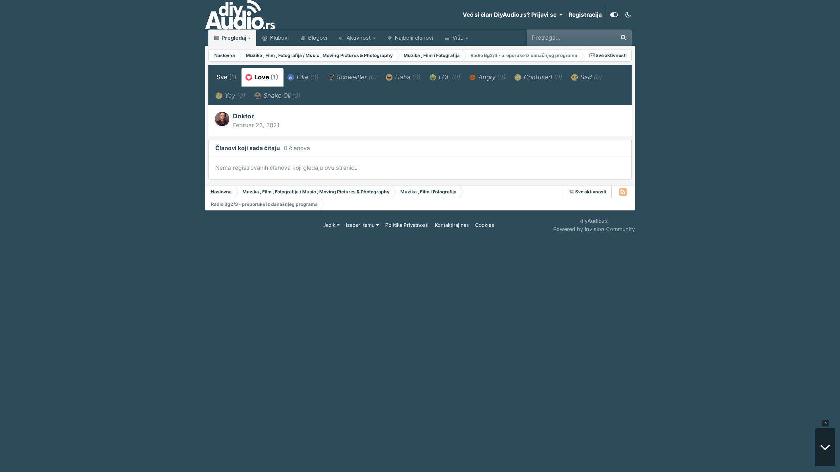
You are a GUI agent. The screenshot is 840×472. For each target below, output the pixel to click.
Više (458, 37)
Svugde (596, 37)
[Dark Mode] (628, 15)
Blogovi (316, 37)
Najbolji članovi (413, 37)
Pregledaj (233, 37)
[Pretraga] (623, 38)
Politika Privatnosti (407, 225)
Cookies (484, 225)
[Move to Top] (825, 423)
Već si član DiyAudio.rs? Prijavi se (511, 14)
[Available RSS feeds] (623, 192)
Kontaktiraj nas (452, 225)
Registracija (585, 14)
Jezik (330, 225)
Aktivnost (358, 37)
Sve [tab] (227, 77)
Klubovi (278, 37)
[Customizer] (614, 15)
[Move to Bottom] (825, 447)
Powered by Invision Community (594, 229)
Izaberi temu (361, 225)
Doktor (243, 116)
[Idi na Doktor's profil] (222, 119)
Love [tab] (266, 77)
